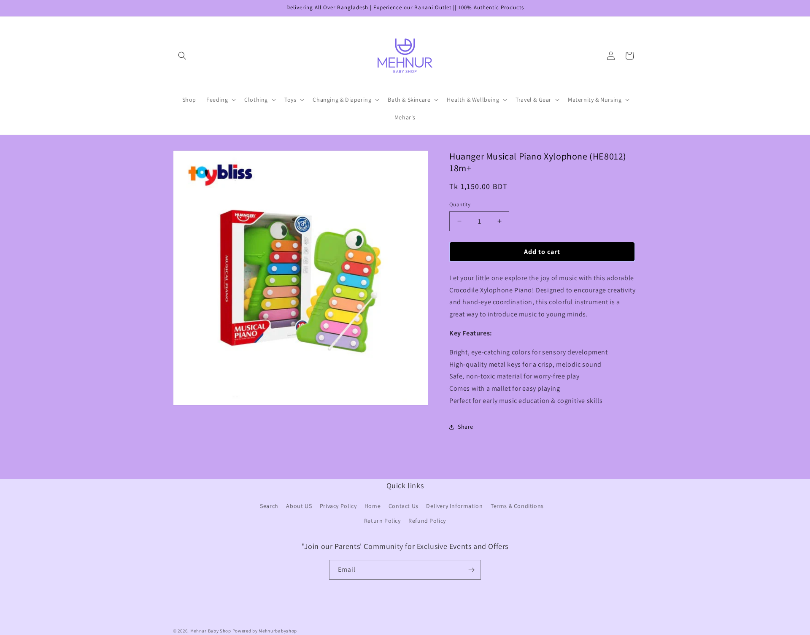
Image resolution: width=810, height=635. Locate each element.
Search (269, 506)
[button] (182, 55)
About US (299, 506)
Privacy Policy (338, 506)
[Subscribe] (471, 570)
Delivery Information (454, 506)
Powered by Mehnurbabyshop (264, 631)
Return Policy (382, 521)
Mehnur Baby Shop (210, 631)
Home (372, 506)
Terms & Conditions (517, 506)
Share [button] (465, 426)
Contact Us (403, 506)
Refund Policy (427, 521)
